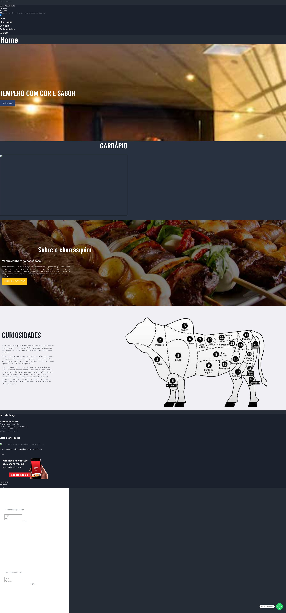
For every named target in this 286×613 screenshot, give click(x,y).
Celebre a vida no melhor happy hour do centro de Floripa (21, 449)
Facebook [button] (9, 510)
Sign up (33, 584)
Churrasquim (6, 22)
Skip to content (5, 1)
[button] (279, 606)
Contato (4, 32)
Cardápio (4, 25)
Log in (25, 521)
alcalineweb (4, 482)
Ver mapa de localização (9, 431)
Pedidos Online (7, 29)
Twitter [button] (21, 510)
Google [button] (16, 510)
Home (2, 18)
